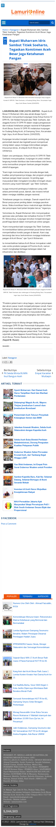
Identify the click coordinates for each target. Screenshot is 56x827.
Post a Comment (8, 524)
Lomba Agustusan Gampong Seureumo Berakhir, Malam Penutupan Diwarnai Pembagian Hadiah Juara (30, 633)
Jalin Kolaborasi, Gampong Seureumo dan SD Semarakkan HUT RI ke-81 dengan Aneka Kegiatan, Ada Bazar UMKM (32, 731)
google (39, 3)
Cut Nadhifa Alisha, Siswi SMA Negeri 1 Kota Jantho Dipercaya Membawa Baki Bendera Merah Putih (30, 688)
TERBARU (27, 596)
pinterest (53, 3)
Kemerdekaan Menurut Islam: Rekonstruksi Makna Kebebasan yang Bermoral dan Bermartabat (32, 620)
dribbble (49, 3)
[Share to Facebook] (11, 362)
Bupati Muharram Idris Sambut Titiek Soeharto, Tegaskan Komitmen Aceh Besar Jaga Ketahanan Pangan (30, 49)
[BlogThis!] (6, 362)
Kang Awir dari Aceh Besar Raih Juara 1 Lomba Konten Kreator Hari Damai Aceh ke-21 (32, 674)
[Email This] (3, 362)
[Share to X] (8, 362)
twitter (32, 3)
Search (52, 23)
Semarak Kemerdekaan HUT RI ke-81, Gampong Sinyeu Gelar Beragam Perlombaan (30, 701)
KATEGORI (43, 596)
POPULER (12, 596)
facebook (35, 3)
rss (42, 3)
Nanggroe (12, 358)
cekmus (32, 824)
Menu (2, 5)
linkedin (46, 3)
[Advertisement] (27, 548)
